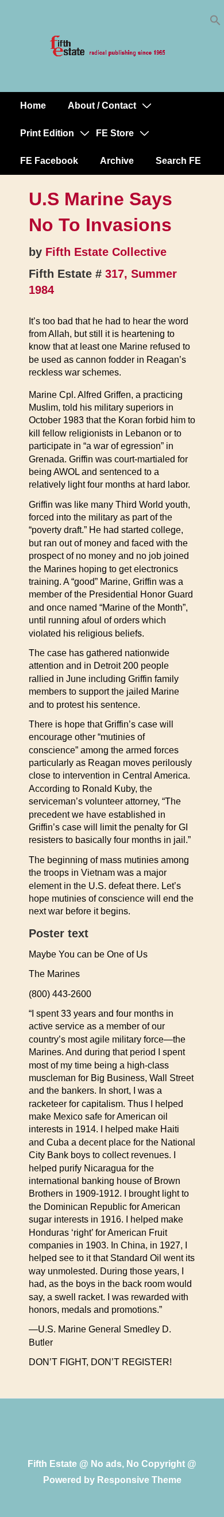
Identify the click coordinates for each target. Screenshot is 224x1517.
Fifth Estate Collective (106, 252)
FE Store (115, 133)
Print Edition (47, 133)
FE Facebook (49, 161)
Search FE (178, 161)
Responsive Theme (139, 1480)
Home (33, 105)
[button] (215, 23)
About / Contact (102, 105)
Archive (117, 161)
